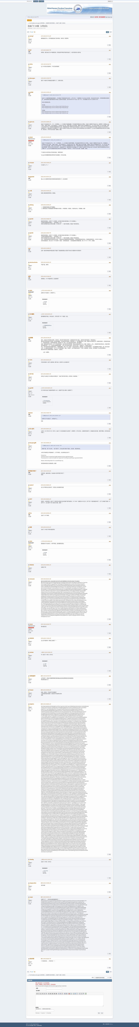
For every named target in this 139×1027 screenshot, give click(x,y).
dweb (31, 137)
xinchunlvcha (33, 262)
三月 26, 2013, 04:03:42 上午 (47, 541)
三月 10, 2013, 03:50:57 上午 (47, 290)
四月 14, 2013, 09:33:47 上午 (46, 897)
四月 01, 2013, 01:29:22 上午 (47, 652)
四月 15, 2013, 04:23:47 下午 (46, 958)
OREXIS (32, 565)
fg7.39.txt (46, 870)
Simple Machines (36, 1024)
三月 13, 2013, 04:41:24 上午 (46, 359)
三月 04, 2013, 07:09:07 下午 (46, 232)
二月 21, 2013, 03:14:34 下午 (46, 64)
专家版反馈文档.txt (47, 325)
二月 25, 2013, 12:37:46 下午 (46, 78)
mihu (31, 64)
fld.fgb (45, 301)
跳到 (93, 977)
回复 (107, 32)
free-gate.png (47, 400)
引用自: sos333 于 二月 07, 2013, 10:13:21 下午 (52, 445)
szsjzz (31, 897)
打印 (110, 32)
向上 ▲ (111, 1024)
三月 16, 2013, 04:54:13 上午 (46, 428)
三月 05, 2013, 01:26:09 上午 (46, 248)
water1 (32, 485)
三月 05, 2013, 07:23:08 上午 (46, 276)
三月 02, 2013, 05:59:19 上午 (46, 176)
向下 (28, 32)
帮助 (103, 1024)
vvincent (32, 579)
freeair (31, 690)
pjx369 (31, 388)
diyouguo (32, 78)
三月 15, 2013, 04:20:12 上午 (47, 387)
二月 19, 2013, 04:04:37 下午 (46, 50)
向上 (28, 971)
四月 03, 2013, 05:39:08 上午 (46, 689)
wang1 (31, 36)
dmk (31, 290)
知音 (31, 527)
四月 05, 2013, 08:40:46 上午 (46, 703)
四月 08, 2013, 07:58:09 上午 (46, 883)
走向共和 (32, 958)
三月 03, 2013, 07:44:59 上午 (46, 190)
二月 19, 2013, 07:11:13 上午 (46, 36)
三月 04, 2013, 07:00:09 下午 (46, 218)
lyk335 (31, 219)
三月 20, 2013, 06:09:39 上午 (46, 485)
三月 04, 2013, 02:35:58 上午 (46, 204)
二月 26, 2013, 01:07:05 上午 (46, 92)
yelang (31, 205)
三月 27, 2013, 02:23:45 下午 (46, 624)
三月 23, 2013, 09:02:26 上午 (46, 499)
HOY (31, 499)
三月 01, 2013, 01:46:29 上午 (46, 162)
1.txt (45, 663)
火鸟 (31, 191)
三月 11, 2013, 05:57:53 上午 (47, 314)
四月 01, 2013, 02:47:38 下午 (46, 675)
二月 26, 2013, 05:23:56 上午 (46, 137)
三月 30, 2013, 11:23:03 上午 (46, 638)
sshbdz (32, 652)
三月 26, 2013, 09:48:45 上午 (46, 564)
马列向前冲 (32, 676)
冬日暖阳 (32, 314)
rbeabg (32, 859)
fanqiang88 (33, 443)
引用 (109, 45)
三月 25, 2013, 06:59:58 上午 (46, 513)
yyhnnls (32, 122)
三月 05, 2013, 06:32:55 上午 (46, 262)
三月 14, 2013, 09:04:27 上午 (46, 373)
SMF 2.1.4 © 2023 (29, 1024)
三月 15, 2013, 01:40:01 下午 (46, 412)
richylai (32, 162)
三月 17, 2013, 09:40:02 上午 (46, 442)
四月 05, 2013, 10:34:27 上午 (47, 859)
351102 (31, 374)
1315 (31, 360)
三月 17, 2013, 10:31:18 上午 (46, 470)
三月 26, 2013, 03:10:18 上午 (46, 527)
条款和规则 (107, 1024)
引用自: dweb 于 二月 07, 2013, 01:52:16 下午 (52, 95)
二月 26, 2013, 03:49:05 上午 (46, 121)
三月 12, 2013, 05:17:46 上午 (46, 337)
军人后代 (32, 429)
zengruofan (33, 883)
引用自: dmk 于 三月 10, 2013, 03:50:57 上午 (51, 415)
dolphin (32, 704)
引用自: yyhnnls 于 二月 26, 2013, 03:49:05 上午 (52, 140)
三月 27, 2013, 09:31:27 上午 (46, 578)
